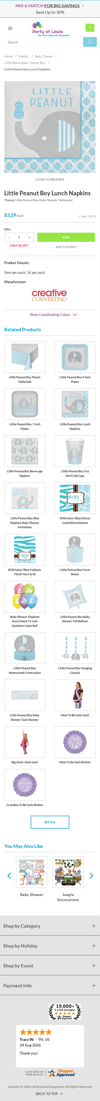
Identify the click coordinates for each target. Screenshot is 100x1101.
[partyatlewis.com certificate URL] (50, 1072)
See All (50, 822)
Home (8, 56)
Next (90, 875)
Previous (9, 875)
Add (66, 237)
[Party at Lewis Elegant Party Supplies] (50, 27)
